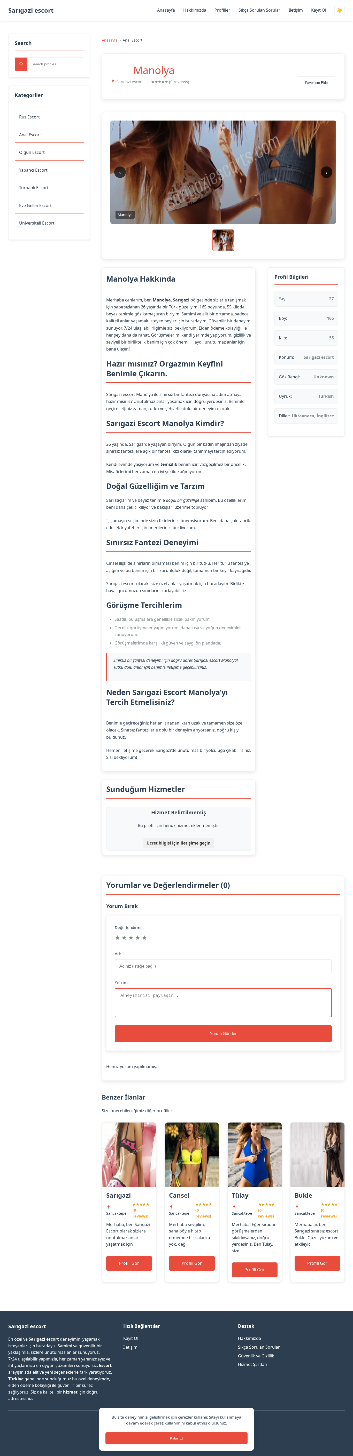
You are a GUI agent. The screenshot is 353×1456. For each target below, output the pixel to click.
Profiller (222, 10)
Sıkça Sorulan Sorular (259, 10)
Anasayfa (166, 10)
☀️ (339, 10)
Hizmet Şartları (252, 1364)
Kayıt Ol (318, 10)
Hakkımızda (194, 10)
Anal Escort (30, 135)
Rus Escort (29, 117)
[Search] (21, 64)
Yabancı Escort (33, 170)
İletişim (296, 10)
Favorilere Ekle (316, 83)
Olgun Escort (32, 152)
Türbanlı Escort (34, 187)
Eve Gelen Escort (35, 205)
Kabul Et (176, 1438)
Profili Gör (129, 1263)
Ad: (118, 954)
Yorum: (122, 982)
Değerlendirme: (129, 927)
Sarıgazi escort (30, 10)
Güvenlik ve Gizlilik (256, 1356)
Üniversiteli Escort (37, 223)
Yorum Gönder (223, 1033)
